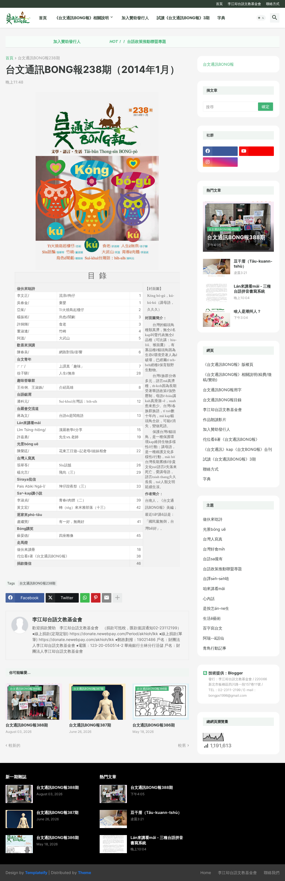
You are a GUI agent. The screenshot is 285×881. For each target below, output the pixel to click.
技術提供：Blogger (225, 672)
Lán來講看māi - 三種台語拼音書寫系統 (252, 288)
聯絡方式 (272, 4)
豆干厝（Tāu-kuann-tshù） (253, 263)
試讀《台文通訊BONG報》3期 (183, 17)
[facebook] (220, 151)
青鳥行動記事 (214, 648)
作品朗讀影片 (214, 419)
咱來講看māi (214, 588)
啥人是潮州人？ (247, 311)
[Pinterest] (95, 598)
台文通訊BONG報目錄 (222, 399)
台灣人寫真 (212, 539)
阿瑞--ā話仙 (213, 638)
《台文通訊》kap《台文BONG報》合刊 (237, 449)
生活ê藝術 (212, 618)
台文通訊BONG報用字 (222, 389)
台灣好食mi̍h (214, 549)
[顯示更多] (117, 598)
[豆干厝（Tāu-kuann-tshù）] (216, 268)
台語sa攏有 (213, 558)
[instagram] (220, 162)
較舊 (182, 745)
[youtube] (256, 151)
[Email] (106, 598)
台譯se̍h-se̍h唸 (216, 578)
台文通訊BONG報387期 (90, 725)
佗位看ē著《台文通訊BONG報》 (231, 439)
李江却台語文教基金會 (244, 4)
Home (205, 872)
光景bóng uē (214, 529)
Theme (84, 872)
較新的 (14, 745)
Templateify (36, 872)
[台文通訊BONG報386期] (19, 844)
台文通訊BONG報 (218, 64)
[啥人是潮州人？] (216, 318)
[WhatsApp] (85, 598)
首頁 (219, 4)
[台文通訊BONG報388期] (19, 794)
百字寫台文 (212, 628)
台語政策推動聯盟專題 (122, 41)
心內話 (209, 598)
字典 (221, 17)
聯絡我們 (271, 872)
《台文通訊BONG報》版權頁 (228, 364)
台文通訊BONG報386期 (153, 725)
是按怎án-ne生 (216, 608)
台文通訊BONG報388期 (27, 725)
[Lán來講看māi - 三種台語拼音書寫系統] (216, 293)
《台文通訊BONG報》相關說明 (82, 17)
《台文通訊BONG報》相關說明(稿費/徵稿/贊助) (237, 377)
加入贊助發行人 (135, 17)
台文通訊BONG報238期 (39, 58)
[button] (261, 18)
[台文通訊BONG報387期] (19, 819)
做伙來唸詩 (212, 519)
